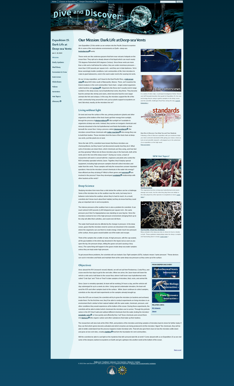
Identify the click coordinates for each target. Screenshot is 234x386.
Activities (56, 92)
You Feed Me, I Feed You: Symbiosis (153, 229)
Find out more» (145, 144)
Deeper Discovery (86, 2)
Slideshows (56, 82)
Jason (154, 311)
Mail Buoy (56, 67)
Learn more (163, 236)
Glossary (56, 101)
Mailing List (97, 362)
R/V (156, 308)
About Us (131, 362)
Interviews (56, 77)
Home (54, 2)
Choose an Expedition (67, 2)
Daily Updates (58, 62)
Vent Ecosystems (146, 188)
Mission (55, 57)
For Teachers (101, 2)
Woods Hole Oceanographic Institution (143, 363)
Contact (137, 362)
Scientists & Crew (59, 72)
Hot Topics (56, 96)
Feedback (105, 362)
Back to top (177, 350)
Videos (55, 87)
